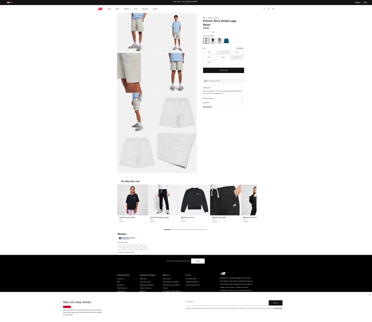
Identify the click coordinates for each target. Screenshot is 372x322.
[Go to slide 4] (186, 229)
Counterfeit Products (193, 285)
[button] (268, 8)
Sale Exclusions (122, 288)
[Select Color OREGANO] (220, 41)
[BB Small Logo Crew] (194, 200)
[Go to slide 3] (187, 4)
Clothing (210, 18)
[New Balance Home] (100, 9)
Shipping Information (147, 285)
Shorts (216, 18)
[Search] (264, 8)
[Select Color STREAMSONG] (226, 41)
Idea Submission (191, 279)
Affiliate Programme (192, 282)
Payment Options (146, 288)
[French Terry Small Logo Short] (137, 33)
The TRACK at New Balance (172, 291)
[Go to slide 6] (198, 229)
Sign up (198, 261)
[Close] (369, 295)
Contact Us (120, 279)
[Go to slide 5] (192, 229)
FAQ (118, 282)
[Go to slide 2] (186, 4)
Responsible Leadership (171, 282)
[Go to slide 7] (204, 229)
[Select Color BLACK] (213, 41)
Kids (204, 18)
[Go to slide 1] (184, 4)
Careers (165, 288)
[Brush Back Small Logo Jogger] (163, 200)
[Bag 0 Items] (272, 9)
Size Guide (240, 48)
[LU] (7, 2)
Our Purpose (167, 279)
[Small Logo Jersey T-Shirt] (132, 200)
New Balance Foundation (171, 285)
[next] (251, 198)
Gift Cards (143, 279)
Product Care (121, 291)
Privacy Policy (278, 308)
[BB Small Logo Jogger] (225, 200)
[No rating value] (207, 32)
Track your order (145, 282)
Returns (142, 291)
